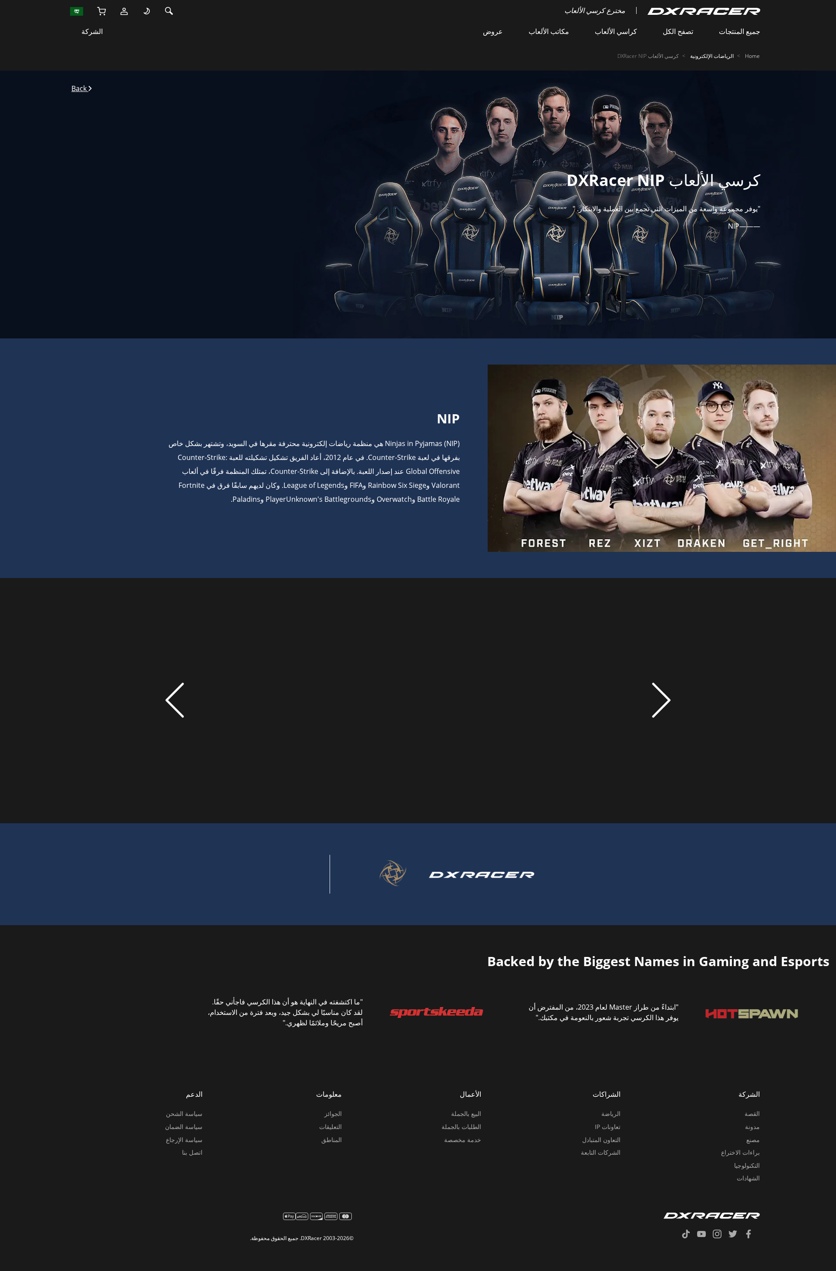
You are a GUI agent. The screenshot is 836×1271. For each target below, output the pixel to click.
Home (752, 56)
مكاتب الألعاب (549, 31)
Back (79, 88)
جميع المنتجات (739, 31)
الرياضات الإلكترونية (712, 56)
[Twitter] (736, 1235)
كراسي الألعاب (616, 31)
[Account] (124, 10)
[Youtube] (705, 1235)
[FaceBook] (752, 1235)
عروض (493, 31)
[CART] (101, 10)
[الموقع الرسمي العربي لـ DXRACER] (703, 10)
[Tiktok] (689, 1235)
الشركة (92, 31)
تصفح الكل (678, 31)
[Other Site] (76, 10)
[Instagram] (720, 1235)
